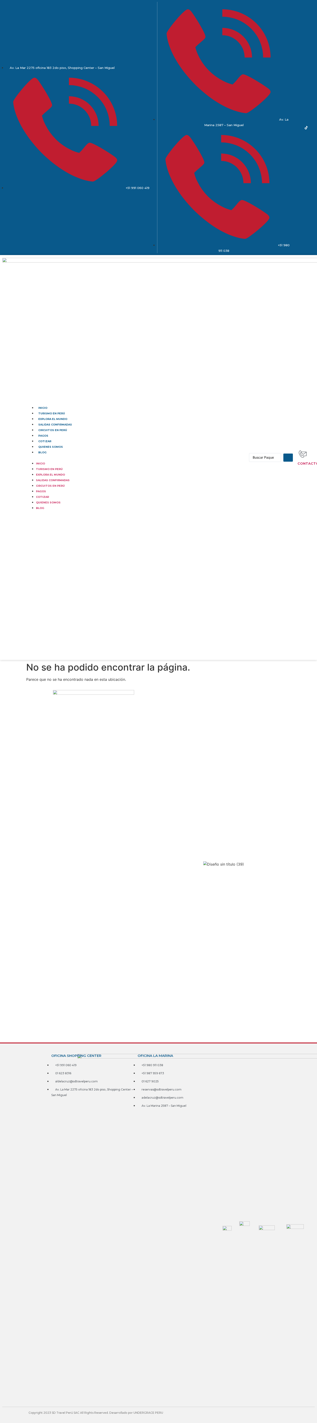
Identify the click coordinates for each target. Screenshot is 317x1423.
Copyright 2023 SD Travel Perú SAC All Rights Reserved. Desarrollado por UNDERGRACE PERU (96, 1412)
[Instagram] (299, 127)
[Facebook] (293, 127)
